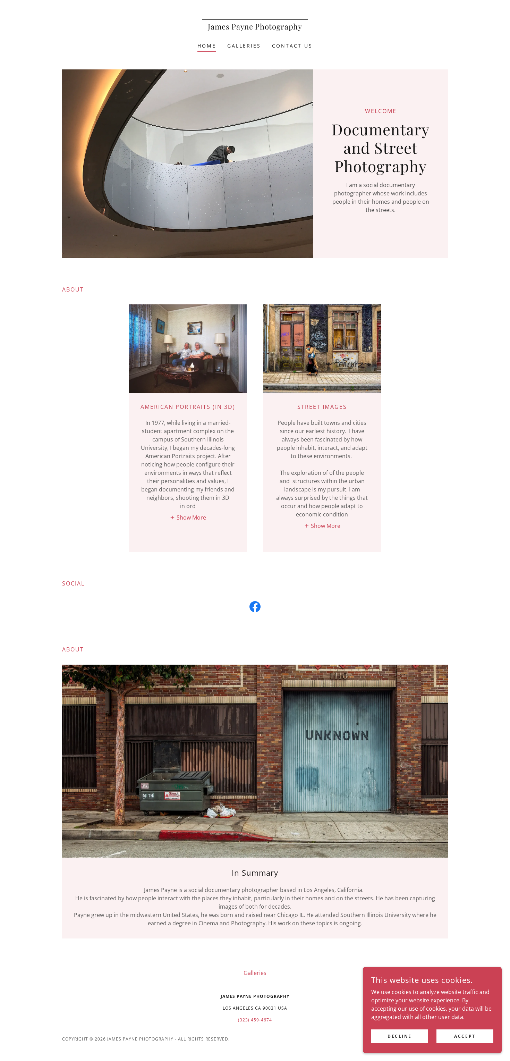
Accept (464, 1036)
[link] (255, 27)
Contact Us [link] (292, 45)
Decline (400, 1036)
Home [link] (206, 45)
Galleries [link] (244, 45)
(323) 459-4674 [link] (255, 1020)
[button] (188, 517)
